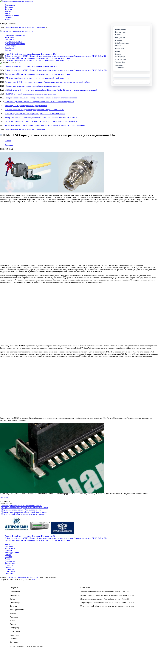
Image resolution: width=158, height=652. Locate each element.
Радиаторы (9, 565)
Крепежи (8, 9)
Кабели (7, 13)
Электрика (9, 7)
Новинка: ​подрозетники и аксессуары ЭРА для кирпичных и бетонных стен (35, 114)
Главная (8, 141)
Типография (9, 573)
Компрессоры (10, 563)
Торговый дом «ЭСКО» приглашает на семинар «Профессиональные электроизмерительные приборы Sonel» (48, 82)
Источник (4, 498)
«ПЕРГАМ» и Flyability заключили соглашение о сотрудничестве (30, 94)
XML (34, 579)
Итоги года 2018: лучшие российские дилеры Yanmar (26, 106)
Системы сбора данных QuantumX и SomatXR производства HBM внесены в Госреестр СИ (41, 121)
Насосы (8, 50)
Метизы (8, 11)
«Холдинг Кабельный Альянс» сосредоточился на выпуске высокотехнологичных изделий (41, 98)
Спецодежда (9, 569)
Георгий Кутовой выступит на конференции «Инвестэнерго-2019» (31, 54)
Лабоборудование (12, 15)
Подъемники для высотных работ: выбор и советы (21, 510)
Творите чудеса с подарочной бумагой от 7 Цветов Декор (24, 512)
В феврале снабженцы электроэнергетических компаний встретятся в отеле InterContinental (41, 118)
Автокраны (9, 37)
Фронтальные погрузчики (15, 44)
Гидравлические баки (13, 42)
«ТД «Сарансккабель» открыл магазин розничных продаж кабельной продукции (37, 60)
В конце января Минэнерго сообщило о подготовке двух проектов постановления (37, 58)
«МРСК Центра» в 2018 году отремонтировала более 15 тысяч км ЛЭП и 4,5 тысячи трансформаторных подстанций (51, 90)
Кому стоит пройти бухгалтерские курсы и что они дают (23, 514)
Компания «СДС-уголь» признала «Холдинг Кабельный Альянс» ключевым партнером (39, 102)
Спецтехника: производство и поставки (22, 577)
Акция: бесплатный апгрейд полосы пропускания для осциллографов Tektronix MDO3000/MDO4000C (45, 125)
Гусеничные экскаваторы (15, 35)
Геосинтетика (10, 561)
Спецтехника (10, 571)
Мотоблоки (9, 40)
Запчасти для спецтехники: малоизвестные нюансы (25, 27)
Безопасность (10, 5)
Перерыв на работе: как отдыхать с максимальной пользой (24, 508)
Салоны (8, 567)
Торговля (8, 17)
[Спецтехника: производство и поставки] (16, 1)
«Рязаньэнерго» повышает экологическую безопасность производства (32, 86)
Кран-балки (9, 48)
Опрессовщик (10, 46)
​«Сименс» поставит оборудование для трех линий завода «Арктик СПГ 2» (34, 110)
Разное (7, 20)
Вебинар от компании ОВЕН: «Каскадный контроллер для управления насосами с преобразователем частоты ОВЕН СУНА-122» (56, 56)
